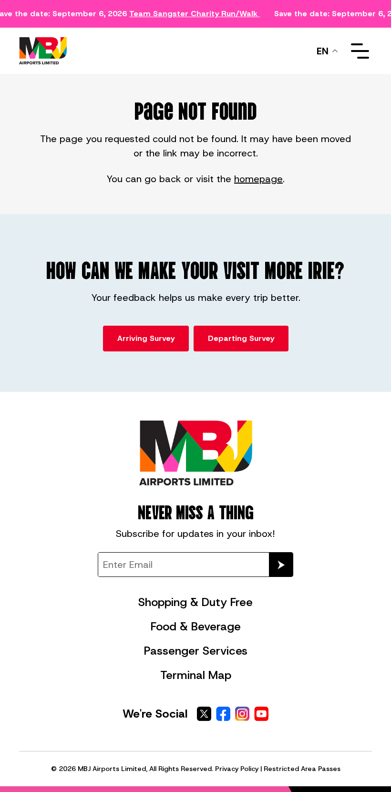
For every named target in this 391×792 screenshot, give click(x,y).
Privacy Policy (236, 768)
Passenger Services (195, 650)
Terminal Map (195, 675)
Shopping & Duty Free (195, 602)
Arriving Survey (146, 338)
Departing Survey (241, 338)
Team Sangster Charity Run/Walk (193, 14)
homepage (258, 179)
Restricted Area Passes (302, 768)
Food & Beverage (196, 626)
